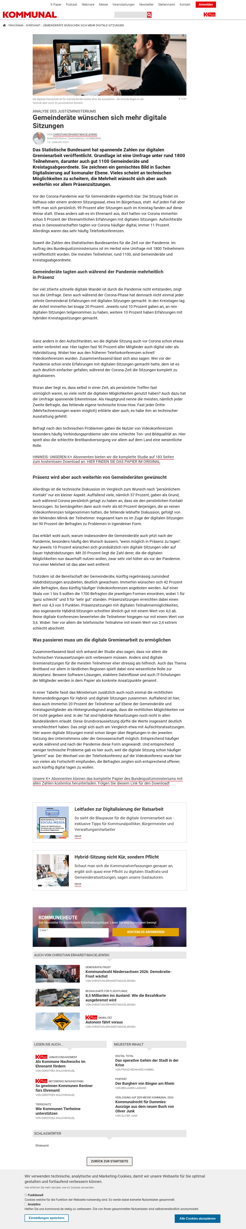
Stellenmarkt (166, 4)
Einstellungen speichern (46, 1218)
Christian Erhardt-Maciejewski (75, 134)
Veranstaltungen (123, 4)
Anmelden (206, 4)
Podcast (71, 4)
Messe (103, 4)
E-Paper (56, 4)
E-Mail (43, 930)
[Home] (30, 15)
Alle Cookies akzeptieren (198, 1218)
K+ (206, 15)
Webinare (88, 4)
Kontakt (185, 4)
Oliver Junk (129, 1115)
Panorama (15, 25)
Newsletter (146, 4)
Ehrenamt (33, 25)
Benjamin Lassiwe (133, 1088)
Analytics (34, 1204)
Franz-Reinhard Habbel (137, 1069)
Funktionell (35, 1195)
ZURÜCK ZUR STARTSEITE (109, 1161)
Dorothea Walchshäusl (58, 1070)
